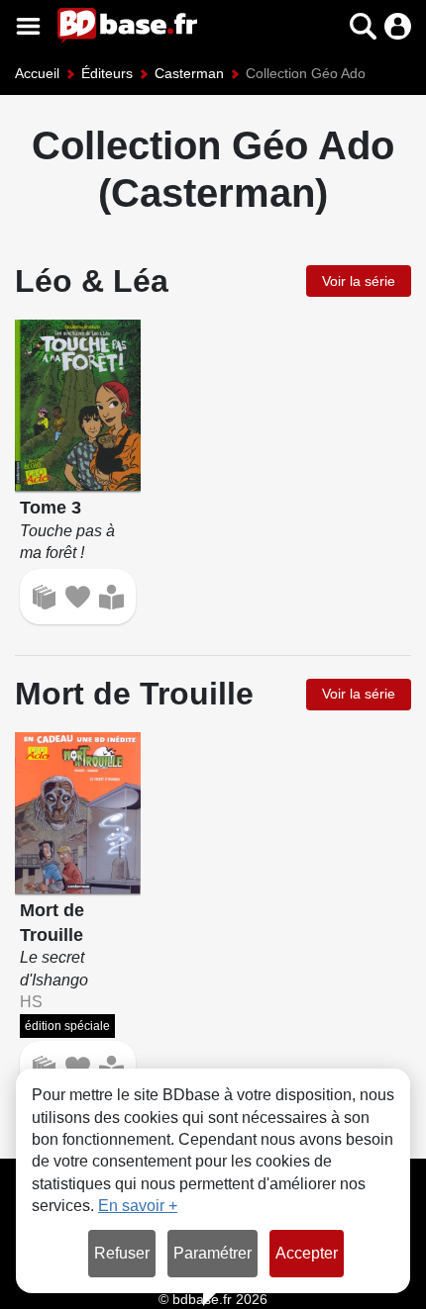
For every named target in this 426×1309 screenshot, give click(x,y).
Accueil (37, 73)
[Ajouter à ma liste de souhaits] (77, 597)
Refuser (122, 1253)
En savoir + (137, 1205)
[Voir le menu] (28, 26)
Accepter (306, 1253)
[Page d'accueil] (127, 25)
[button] (328, 26)
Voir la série (358, 281)
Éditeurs (107, 73)
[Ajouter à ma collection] (44, 597)
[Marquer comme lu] (111, 597)
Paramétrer (212, 1253)
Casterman (189, 73)
